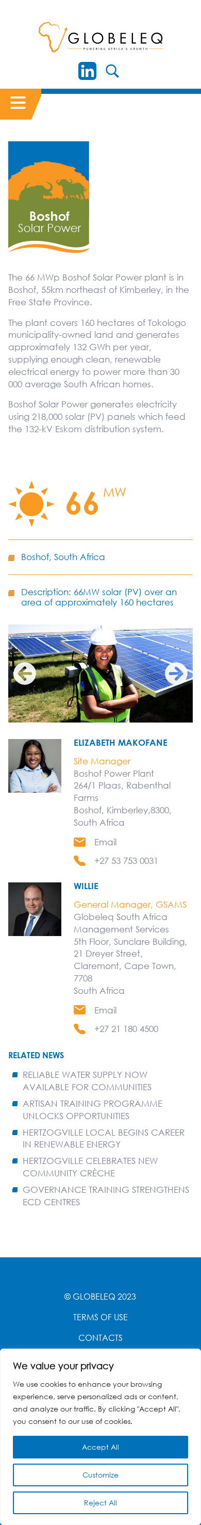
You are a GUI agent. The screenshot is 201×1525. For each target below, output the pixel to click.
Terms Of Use (100, 1317)
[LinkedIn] (87, 71)
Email (105, 842)
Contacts (100, 1338)
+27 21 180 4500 (126, 1028)
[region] (100, 1437)
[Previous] (24, 673)
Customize (100, 1474)
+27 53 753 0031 (126, 860)
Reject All (100, 1502)
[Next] (176, 673)
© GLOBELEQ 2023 (100, 1296)
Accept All (100, 1446)
